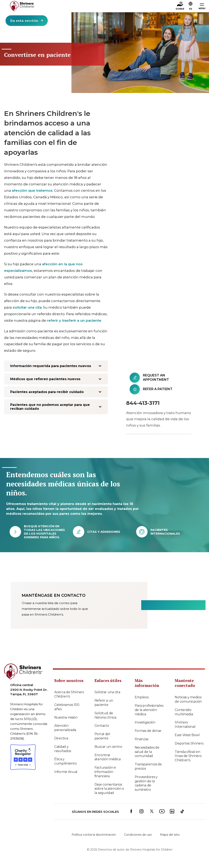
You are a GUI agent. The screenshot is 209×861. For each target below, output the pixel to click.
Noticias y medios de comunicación (188, 699)
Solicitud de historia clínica (105, 715)
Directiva (61, 738)
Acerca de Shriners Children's (69, 694)
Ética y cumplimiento (65, 761)
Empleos (142, 697)
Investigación (145, 722)
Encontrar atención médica (107, 757)
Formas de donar (148, 731)
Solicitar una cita (107, 692)
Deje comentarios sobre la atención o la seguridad (109, 789)
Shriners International (185, 724)
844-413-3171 (143, 403)
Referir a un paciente (103, 703)
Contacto (101, 726)
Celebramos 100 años (66, 707)
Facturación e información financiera (105, 772)
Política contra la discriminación (94, 834)
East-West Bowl (187, 735)
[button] (190, 6)
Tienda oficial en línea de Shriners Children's (188, 756)
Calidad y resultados (62, 749)
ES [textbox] (190, 9)
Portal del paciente (102, 736)
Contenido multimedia (184, 712)
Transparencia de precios (148, 766)
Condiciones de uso (138, 834)
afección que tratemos (32, 190)
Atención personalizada (65, 728)
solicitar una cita (27, 307)
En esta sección (24, 20)
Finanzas (141, 739)
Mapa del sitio (170, 834)
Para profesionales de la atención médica (149, 710)
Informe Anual (65, 772)
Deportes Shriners (189, 743)
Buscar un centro (108, 747)
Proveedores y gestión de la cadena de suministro (146, 783)
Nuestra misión (66, 717)
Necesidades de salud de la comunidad (147, 752)
